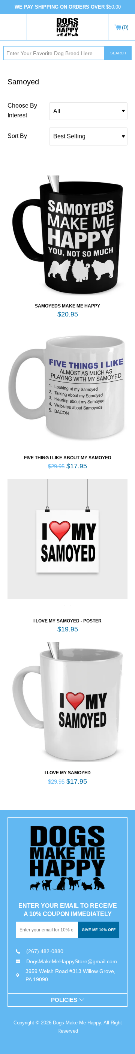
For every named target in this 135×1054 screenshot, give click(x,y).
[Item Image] (68, 235)
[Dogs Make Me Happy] (67, 858)
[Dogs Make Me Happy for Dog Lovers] (67, 27)
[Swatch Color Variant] (67, 610)
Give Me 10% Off (99, 930)
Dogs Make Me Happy (77, 1023)
